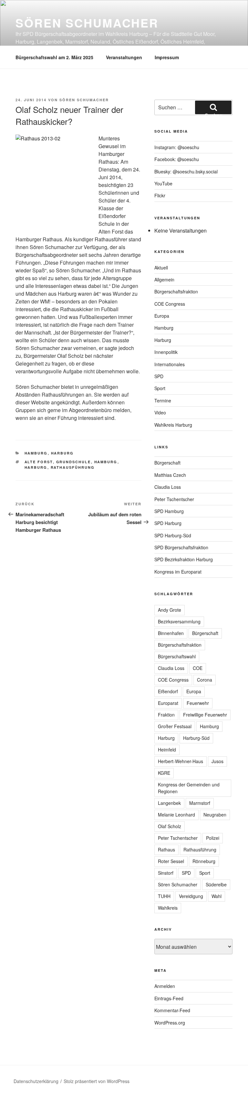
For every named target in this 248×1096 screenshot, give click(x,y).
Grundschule (73, 461)
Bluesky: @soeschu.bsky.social (186, 171)
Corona (204, 679)
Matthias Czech (170, 475)
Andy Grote (169, 610)
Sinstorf (165, 873)
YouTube (163, 183)
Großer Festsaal (174, 726)
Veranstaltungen (124, 57)
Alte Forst (39, 461)
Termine (162, 400)
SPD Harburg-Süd (172, 535)
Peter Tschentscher (174, 499)
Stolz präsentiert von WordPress (96, 1081)
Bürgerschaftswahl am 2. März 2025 (54, 57)
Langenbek (169, 803)
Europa (161, 315)
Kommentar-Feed (172, 1010)
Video (160, 412)
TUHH (164, 896)
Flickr (159, 195)
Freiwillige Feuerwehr (205, 714)
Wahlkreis (168, 907)
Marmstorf (199, 803)
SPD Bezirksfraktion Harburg (183, 559)
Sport (159, 388)
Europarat (168, 703)
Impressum (167, 57)
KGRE (164, 773)
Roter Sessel (171, 861)
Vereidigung (191, 896)
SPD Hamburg (169, 511)
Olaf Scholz (169, 826)
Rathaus (166, 849)
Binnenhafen (171, 633)
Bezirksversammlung (179, 621)
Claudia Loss (167, 487)
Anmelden (164, 986)
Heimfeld (167, 749)
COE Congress (169, 304)
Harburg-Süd (196, 738)
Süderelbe (216, 884)
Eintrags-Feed (168, 998)
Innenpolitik (166, 352)
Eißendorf (168, 691)
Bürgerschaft (167, 462)
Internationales (169, 364)
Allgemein (164, 279)
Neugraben (214, 814)
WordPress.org (169, 1022)
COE (197, 668)
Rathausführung (73, 467)
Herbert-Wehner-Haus (180, 761)
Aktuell (161, 267)
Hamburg (36, 453)
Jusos (217, 761)
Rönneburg (203, 861)
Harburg (62, 453)
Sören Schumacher (87, 22)
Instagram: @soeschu (176, 147)
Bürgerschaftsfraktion (176, 291)
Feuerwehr (198, 703)
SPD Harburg (167, 523)
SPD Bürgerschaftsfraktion (181, 547)
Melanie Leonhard (176, 814)
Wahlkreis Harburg (173, 425)
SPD (158, 376)
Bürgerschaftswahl (177, 656)
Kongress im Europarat (178, 571)
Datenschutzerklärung (36, 1081)
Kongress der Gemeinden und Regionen (189, 788)
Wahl (217, 896)
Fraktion (166, 714)
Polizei (212, 838)
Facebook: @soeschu (176, 159)
